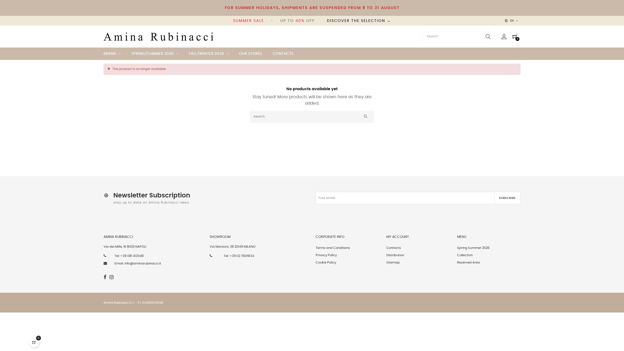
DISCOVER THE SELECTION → (359, 21)
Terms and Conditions (333, 248)
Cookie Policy (326, 262)
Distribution (395, 255)
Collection (465, 255)
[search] (488, 36)
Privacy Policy (326, 255)
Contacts (393, 248)
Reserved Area (468, 262)
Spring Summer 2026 (473, 248)
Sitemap (393, 262)
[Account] (503, 36)
